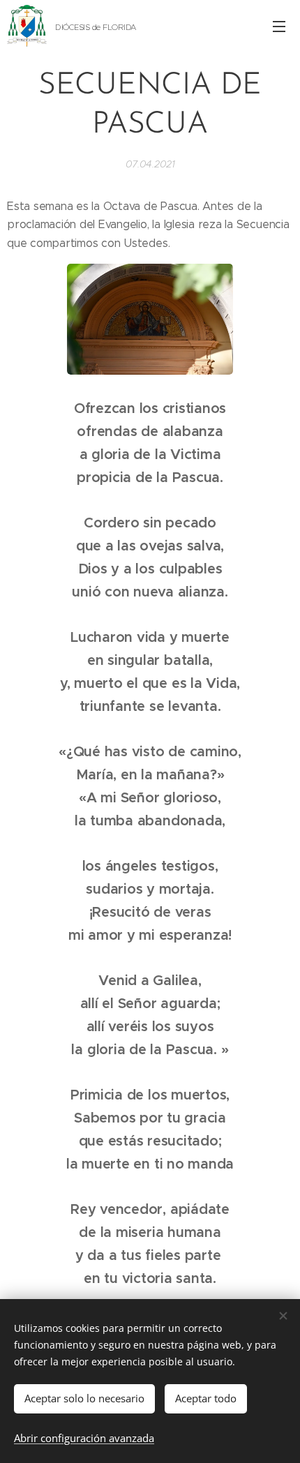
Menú (279, 26)
